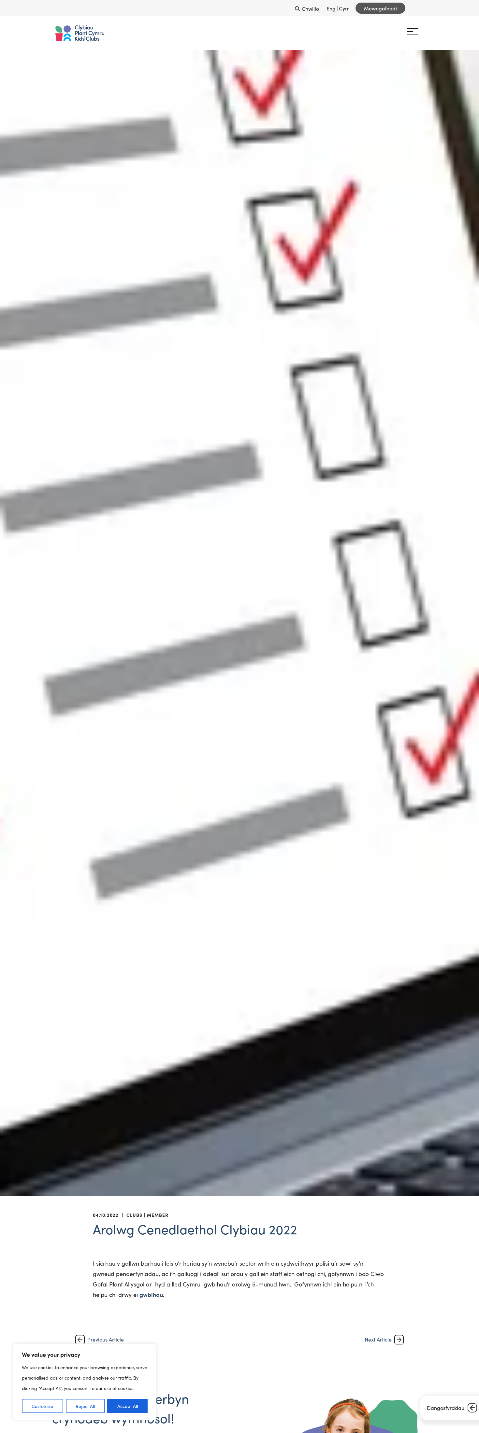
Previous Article (105, 1339)
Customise (42, 1406)
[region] (84, 1382)
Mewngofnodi (380, 8)
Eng (331, 8)
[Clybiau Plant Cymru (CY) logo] (100, 33)
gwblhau (151, 1294)
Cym (344, 8)
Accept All (127, 1406)
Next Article (378, 1339)
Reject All (85, 1406)
